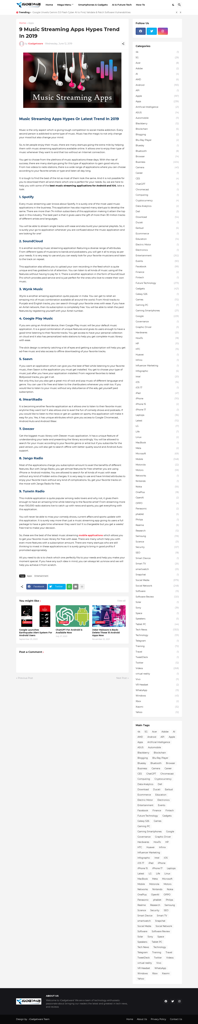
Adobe (157, 68)
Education (157, 239)
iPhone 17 (157, 409)
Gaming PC (157, 305)
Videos (157, 668)
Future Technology (157, 283)
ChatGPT (157, 184)
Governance (157, 321)
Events (157, 261)
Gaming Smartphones (157, 310)
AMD (157, 79)
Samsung (157, 536)
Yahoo (157, 712)
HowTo (157, 338)
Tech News (157, 629)
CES (157, 178)
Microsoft (157, 453)
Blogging (157, 134)
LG (157, 426)
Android (157, 85)
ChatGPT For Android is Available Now (69, 631)
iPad (157, 393)
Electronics (157, 250)
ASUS (157, 112)
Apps (31, 23)
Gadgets (157, 288)
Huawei (157, 354)
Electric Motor (157, 244)
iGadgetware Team (39, 1019)
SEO (157, 552)
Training (157, 646)
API (157, 90)
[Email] (75, 586)
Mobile (157, 459)
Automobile (157, 118)
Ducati (157, 222)
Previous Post (25, 678)
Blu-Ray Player (157, 140)
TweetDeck (157, 657)
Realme (157, 525)
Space (157, 613)
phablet (157, 514)
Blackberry (157, 123)
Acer (157, 63)
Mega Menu (64, 4)
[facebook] (141, 31)
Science (157, 541)
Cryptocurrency (157, 200)
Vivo (157, 679)
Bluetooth (157, 151)
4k (157, 52)
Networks (157, 475)
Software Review (157, 596)
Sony (157, 607)
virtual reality (157, 673)
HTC (157, 349)
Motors (157, 470)
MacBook (157, 442)
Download (157, 217)
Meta (157, 448)
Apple (157, 96)
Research (157, 530)
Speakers (157, 618)
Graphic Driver (157, 327)
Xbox (157, 701)
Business (157, 162)
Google (157, 316)
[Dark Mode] (173, 4)
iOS (157, 382)
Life (157, 431)
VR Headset (157, 684)
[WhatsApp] (69, 586)
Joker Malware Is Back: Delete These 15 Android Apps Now (106, 632)
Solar (157, 602)
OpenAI (157, 497)
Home (49, 4)
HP (157, 343)
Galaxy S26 (157, 294)
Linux (157, 437)
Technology (157, 635)
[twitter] (152, 31)
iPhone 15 (157, 404)
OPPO (157, 503)
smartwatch (157, 569)
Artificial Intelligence (157, 107)
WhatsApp (157, 690)
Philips (157, 519)
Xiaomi (157, 706)
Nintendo (157, 481)
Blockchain (157, 129)
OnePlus (157, 492)
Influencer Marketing (157, 365)
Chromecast (157, 189)
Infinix (157, 360)
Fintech (157, 277)
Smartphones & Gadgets (93, 4)
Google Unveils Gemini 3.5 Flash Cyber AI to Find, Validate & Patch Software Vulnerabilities (81, 12)
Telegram (157, 640)
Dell (157, 211)
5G (157, 57)
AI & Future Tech (122, 4)
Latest (157, 420)
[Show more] (82, 586)
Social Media (157, 580)
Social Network (157, 585)
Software (157, 591)
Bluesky (157, 145)
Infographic (157, 371)
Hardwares (157, 332)
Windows (157, 695)
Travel (157, 651)
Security (157, 547)
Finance (157, 272)
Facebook (157, 266)
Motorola (157, 464)
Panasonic (157, 508)
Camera (157, 167)
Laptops (157, 415)
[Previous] (176, 12)
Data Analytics (157, 206)
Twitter (157, 662)
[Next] (180, 12)
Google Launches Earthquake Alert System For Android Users (35, 632)
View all (121, 601)
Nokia (157, 486)
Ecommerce (157, 233)
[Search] (179, 4)
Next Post (121, 678)
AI (157, 74)
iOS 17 (157, 387)
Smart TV (157, 563)
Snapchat (157, 574)
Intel (157, 376)
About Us (142, 1019)
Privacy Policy (158, 1019)
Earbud (157, 228)
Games (157, 299)
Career (157, 173)
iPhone (157, 398)
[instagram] (163, 31)
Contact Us (176, 1019)
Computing (157, 195)
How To (140, 4)
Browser (157, 156)
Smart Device (157, 558)
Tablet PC (157, 624)
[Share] (123, 43)
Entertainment (41, 576)
